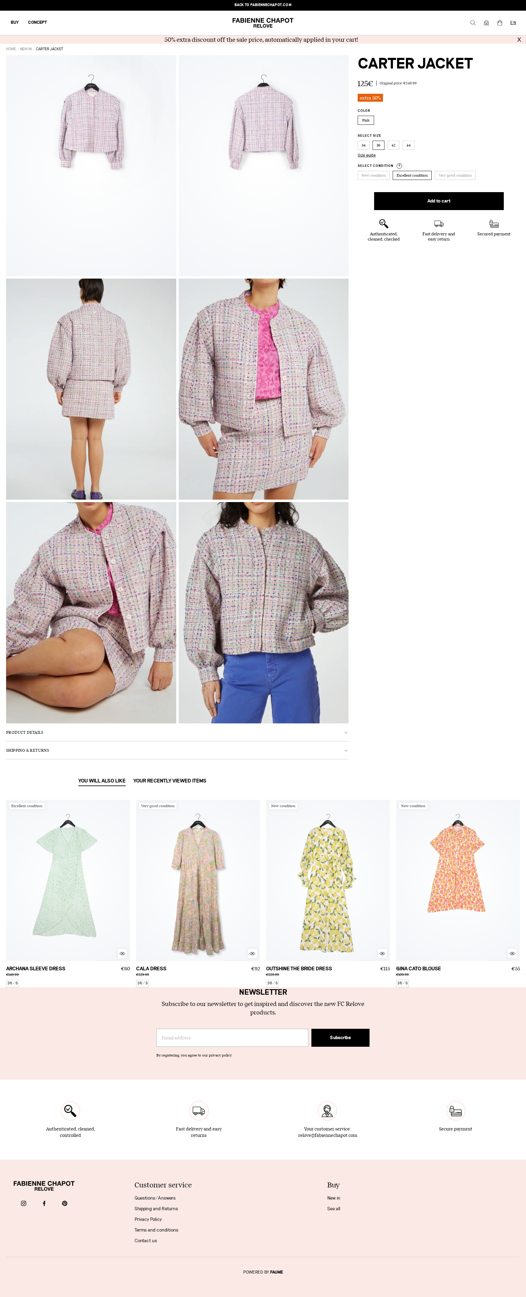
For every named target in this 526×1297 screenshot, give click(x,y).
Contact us (146, 1240)
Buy (15, 22)
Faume (276, 1272)
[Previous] (10, 880)
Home (11, 49)
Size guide (367, 155)
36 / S (12, 983)
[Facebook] (44, 1204)
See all (333, 1208)
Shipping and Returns (156, 1208)
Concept (37, 22)
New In (26, 49)
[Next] (125, 880)
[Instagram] (23, 1204)
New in (333, 1198)
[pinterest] (65, 1204)
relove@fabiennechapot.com (327, 1135)
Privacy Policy (148, 1219)
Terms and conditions (156, 1230)
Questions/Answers (155, 1198)
